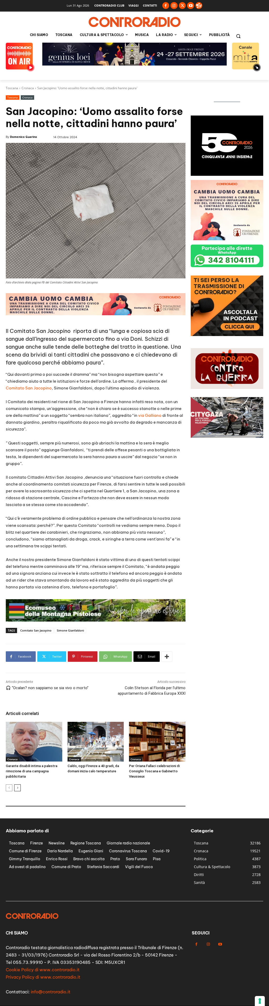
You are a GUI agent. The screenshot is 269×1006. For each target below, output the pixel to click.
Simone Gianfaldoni (70, 630)
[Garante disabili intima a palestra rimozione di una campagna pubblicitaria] (34, 741)
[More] (166, 656)
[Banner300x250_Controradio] (227, 238)
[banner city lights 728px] (134, 64)
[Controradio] (134, 22)
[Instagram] (174, 5)
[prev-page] (9, 787)
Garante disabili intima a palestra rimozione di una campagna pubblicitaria (31, 771)
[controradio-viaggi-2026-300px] (227, 334)
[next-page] (17, 787)
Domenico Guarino (23, 137)
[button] (238, 36)
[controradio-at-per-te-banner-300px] (227, 174)
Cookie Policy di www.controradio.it (43, 969)
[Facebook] (165, 5)
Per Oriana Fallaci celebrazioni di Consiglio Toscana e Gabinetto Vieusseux (154, 771)
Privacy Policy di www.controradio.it (43, 977)
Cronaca (28, 88)
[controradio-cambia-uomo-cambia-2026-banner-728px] (95, 620)
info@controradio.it (50, 991)
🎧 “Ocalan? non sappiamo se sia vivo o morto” (47, 687)
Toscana (12, 88)
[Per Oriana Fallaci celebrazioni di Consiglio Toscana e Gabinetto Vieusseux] (157, 741)
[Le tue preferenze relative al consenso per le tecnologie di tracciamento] (260, 1001)
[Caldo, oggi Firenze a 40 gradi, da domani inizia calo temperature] (96, 741)
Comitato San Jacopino (29, 388)
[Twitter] (182, 5)
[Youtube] (190, 5)
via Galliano (150, 415)
